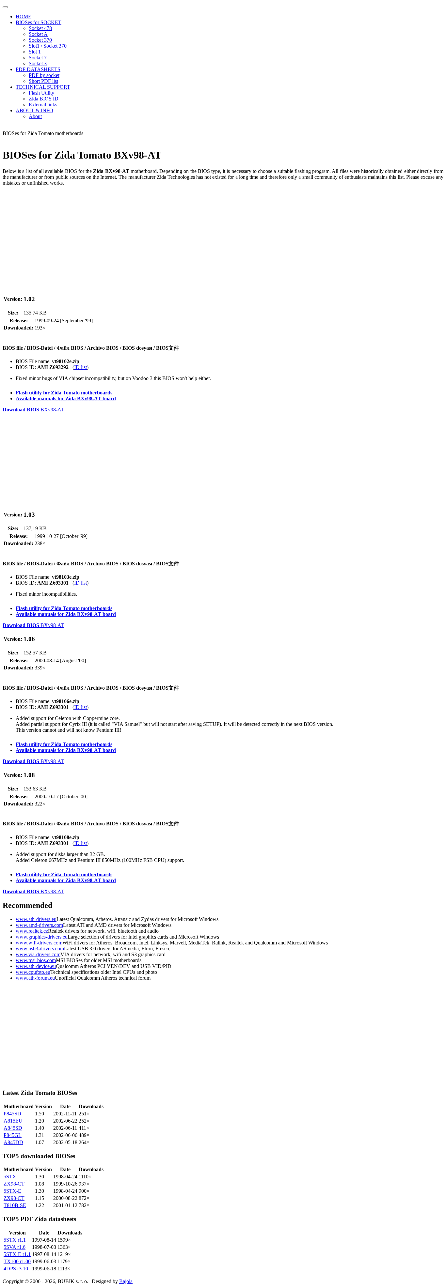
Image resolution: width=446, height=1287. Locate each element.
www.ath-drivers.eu (36, 919)
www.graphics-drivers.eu (42, 937)
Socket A (38, 34)
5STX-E (12, 1191)
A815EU (13, 1121)
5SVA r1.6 (14, 1247)
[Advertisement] (198, 237)
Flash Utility (41, 93)
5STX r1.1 (15, 1240)
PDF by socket (44, 75)
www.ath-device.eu (36, 966)
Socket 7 (38, 57)
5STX (10, 1176)
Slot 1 (35, 51)
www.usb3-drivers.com (40, 948)
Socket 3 (38, 63)
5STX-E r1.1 (17, 1254)
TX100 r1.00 (17, 1261)
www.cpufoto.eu (33, 972)
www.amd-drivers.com (39, 925)
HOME (23, 16)
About (35, 116)
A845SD (13, 1128)
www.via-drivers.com (38, 954)
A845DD (13, 1142)
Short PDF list (43, 81)
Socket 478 (40, 28)
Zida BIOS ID (43, 98)
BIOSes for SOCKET (38, 22)
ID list (80, 367)
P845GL (13, 1135)
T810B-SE (15, 1205)
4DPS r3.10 (16, 1268)
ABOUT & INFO (34, 110)
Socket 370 (40, 40)
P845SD (12, 1113)
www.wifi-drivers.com (39, 942)
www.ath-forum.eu (35, 978)
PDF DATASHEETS (38, 69)
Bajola (126, 1281)
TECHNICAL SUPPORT (43, 87)
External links (43, 104)
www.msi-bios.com (36, 960)
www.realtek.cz (32, 931)
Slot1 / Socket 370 (48, 46)
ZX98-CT (14, 1184)
